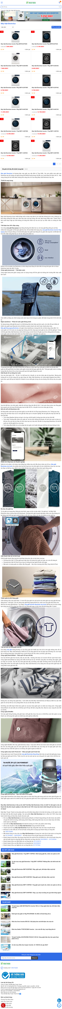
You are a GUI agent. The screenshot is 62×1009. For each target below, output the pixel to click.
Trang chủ (3, 10)
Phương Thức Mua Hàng (7, 999)
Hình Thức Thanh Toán (6, 1001)
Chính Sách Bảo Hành (6, 1003)
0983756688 (14, 968)
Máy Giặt (8, 10)
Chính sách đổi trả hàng (7, 1007)
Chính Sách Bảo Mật (6, 1005)
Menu (2, 2)
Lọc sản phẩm (57, 27)
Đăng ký (34, 958)
